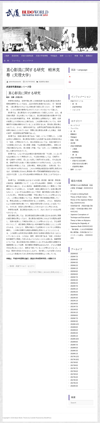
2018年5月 (74, 348)
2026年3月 (74, 262)
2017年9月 (74, 362)
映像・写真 (79, 56)
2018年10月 (74, 339)
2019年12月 (74, 324)
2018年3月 (74, 351)
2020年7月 (74, 318)
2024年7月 (74, 286)
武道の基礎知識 (27, 56)
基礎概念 (75, 152)
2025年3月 (74, 280)
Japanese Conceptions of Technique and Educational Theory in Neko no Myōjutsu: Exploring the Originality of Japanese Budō (80, 220)
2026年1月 (74, 268)
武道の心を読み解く (79, 161)
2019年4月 (74, 333)
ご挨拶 (6, 56)
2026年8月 (74, 254)
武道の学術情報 (42, 56)
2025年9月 (74, 271)
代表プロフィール (76, 101)
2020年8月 (74, 315)
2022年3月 (74, 298)
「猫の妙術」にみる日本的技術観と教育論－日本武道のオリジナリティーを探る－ (81, 232)
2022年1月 (74, 301)
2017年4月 (74, 377)
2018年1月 (74, 354)
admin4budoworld (15, 82)
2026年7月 (74, 256)
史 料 (6, 61)
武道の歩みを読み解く (80, 164)
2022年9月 (74, 295)
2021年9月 (74, 304)
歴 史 (74, 155)
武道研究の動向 (44, 82)
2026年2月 (74, 265)
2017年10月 (74, 359)
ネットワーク (28, 61)
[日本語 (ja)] (71, 76)
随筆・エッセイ (66, 56)
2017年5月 (74, 374)
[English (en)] (71, 82)
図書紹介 (89, 56)
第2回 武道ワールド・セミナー (21, 266)
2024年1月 (74, 289)
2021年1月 (74, 312)
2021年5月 (74, 309)
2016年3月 (74, 386)
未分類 (72, 143)
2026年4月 (74, 259)
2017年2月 (74, 383)
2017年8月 (74, 365)
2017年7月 (74, 368)
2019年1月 (74, 336)
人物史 (74, 149)
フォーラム (16, 61)
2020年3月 (74, 321)
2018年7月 (74, 345)
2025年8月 (74, 274)
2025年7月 (74, 277)
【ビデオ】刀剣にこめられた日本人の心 (45, 272)
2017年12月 (74, 356)
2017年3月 (74, 380)
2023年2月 (74, 292)
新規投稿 (15, 56)
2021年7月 (74, 306)
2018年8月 (74, 342)
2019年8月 (74, 327)
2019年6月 (74, 330)
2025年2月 (74, 283)
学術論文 (53, 56)
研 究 (74, 104)
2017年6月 (74, 371)
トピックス (76, 110)
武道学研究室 (77, 107)
